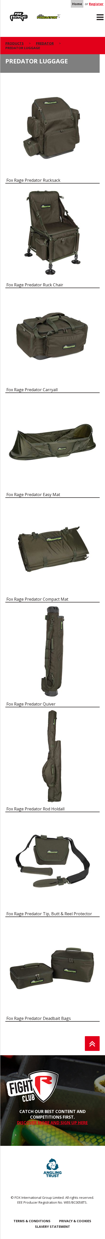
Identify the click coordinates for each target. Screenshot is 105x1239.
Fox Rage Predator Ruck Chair (34, 285)
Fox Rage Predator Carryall (32, 389)
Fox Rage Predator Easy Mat (33, 494)
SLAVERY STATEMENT (52, 1226)
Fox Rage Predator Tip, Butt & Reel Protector (49, 914)
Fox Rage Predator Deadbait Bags (38, 1018)
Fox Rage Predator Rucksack (33, 180)
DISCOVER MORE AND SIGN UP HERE (52, 1122)
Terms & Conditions (32, 1221)
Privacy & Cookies (75, 1221)
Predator (40, 13)
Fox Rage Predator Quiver (31, 704)
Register (96, 4)
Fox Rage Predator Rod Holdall (35, 809)
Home (77, 4)
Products (14, 43)
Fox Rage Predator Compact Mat (37, 599)
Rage (10, 13)
